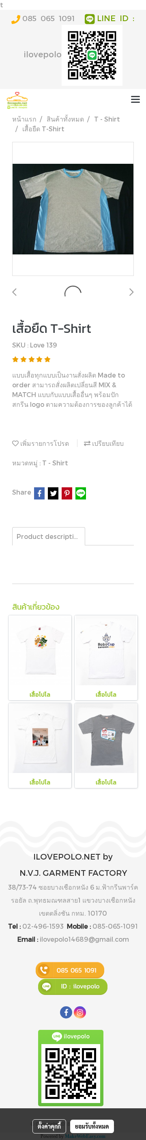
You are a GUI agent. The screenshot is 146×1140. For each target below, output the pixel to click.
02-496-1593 (43, 926)
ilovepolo (43, 54)
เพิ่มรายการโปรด (44, 443)
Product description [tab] (49, 536)
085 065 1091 (48, 18)
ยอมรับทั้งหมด (92, 1126)
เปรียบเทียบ (107, 443)
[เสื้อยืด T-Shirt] (73, 209)
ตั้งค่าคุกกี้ (49, 1126)
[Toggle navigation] (135, 100)
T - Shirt (55, 463)
